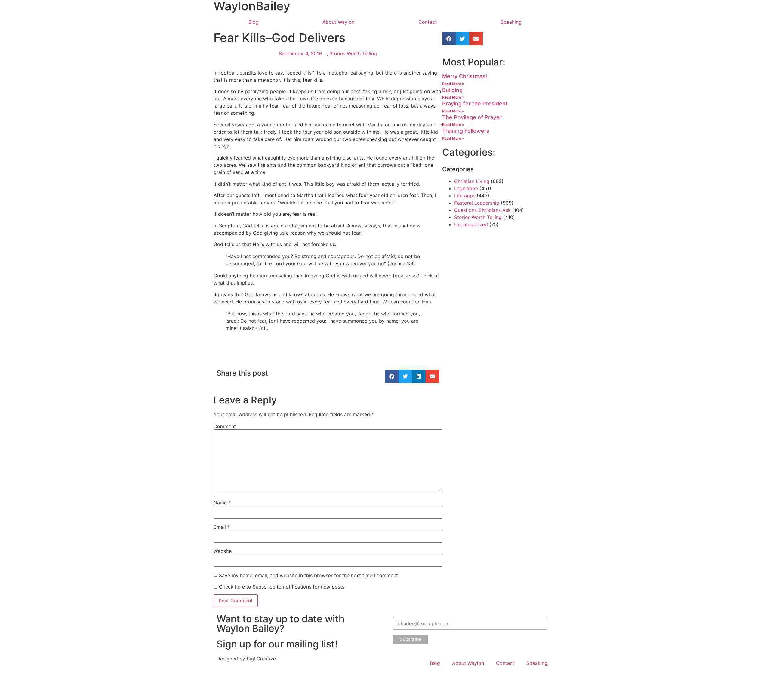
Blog (253, 22)
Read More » (453, 83)
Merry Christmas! (464, 76)
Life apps (464, 196)
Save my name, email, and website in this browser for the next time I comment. (309, 575)
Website (223, 551)
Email (222, 527)
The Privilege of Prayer (472, 117)
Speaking (511, 22)
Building (452, 90)
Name (222, 502)
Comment (225, 426)
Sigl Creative (261, 659)
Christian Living (471, 181)
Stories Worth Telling (353, 53)
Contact (427, 22)
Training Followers (465, 131)
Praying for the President (475, 103)
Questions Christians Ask (482, 210)
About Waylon (338, 22)
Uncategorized (471, 224)
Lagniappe (466, 188)
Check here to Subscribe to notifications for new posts (280, 586)
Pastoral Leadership (476, 203)
